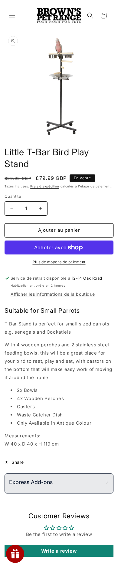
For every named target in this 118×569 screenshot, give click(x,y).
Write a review (59, 551)
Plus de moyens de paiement (59, 262)
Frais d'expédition (44, 186)
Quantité (13, 196)
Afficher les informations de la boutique (53, 294)
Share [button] (17, 462)
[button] (12, 15)
